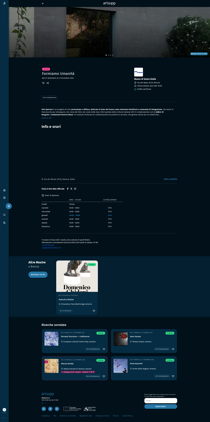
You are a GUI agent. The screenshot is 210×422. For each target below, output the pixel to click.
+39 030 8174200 (48, 245)
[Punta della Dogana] (121, 366)
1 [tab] (106, 55)
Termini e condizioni (68, 416)
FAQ (54, 416)
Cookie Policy (127, 416)
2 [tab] (108, 55)
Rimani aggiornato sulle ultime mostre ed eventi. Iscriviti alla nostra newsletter (160, 395)
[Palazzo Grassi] (121, 339)
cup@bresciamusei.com (51, 248)
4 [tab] (113, 55)
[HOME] (4, 190)
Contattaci (46, 416)
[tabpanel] (105, 32)
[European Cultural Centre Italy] (51, 339)
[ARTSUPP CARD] (4, 222)
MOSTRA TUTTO (38, 275)
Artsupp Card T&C (102, 416)
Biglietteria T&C (86, 416)
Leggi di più (47, 118)
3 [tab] (110, 55)
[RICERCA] (4, 215)
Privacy (116, 416)
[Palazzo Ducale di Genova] (52, 366)
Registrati (161, 406)
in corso (91, 264)
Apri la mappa (170, 179)
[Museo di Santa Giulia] (155, 72)
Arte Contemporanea (49, 97)
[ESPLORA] (4, 198)
